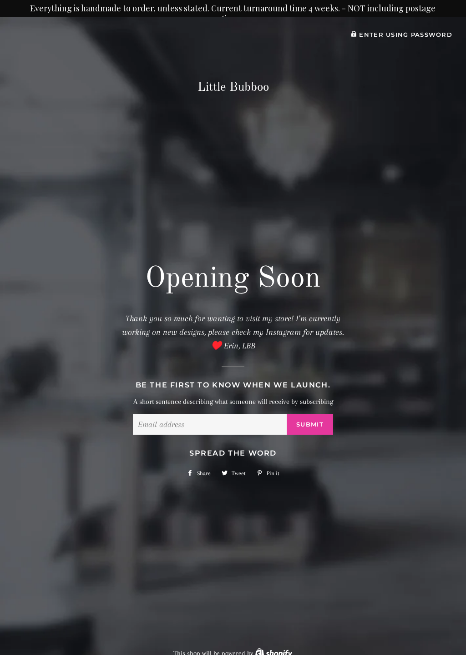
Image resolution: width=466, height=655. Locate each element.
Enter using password (404, 34)
